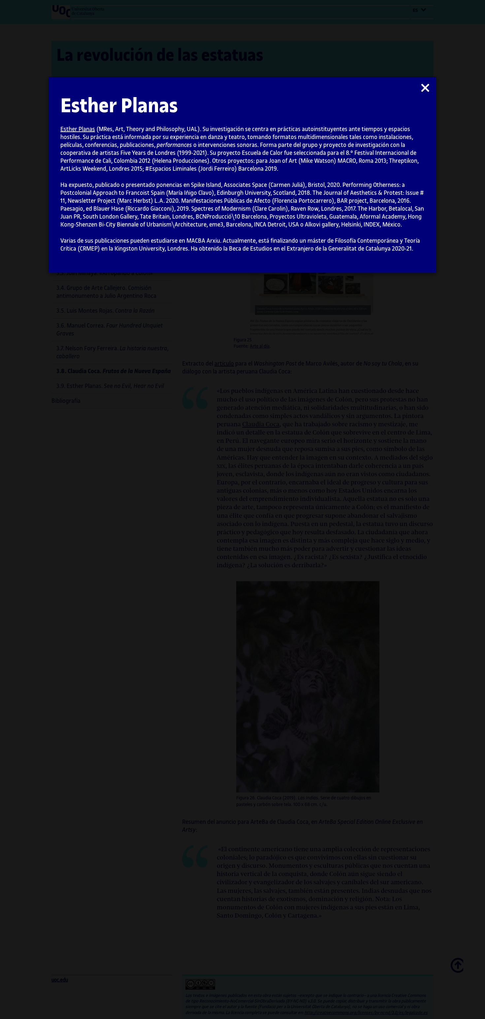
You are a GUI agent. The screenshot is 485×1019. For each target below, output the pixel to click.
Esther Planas (77, 129)
